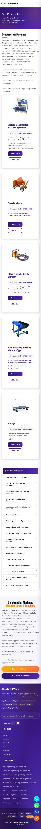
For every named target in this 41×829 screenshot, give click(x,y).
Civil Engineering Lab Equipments (15, 767)
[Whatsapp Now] (37, 805)
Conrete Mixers (15, 203)
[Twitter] (18, 723)
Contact (6, 751)
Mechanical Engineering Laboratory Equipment (20, 783)
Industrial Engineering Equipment (14, 795)
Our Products (13, 18)
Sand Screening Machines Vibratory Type (19, 349)
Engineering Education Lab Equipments (17, 779)
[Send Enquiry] (37, 812)
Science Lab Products (11, 787)
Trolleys (11, 423)
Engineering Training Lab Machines (15, 799)
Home (4, 18)
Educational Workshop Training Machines (18, 775)
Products (6, 743)
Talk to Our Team (22, 676)
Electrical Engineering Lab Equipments (16, 803)
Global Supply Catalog (11, 708)
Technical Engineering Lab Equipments (17, 771)
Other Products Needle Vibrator (18, 275)
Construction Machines (10, 22)
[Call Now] (37, 799)
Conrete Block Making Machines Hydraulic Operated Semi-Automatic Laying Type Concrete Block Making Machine (20, 126)
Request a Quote (19, 669)
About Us (6, 739)
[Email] (13, 723)
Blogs (5, 747)
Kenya (31, 817)
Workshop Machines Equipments (13, 20)
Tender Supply (8, 754)
